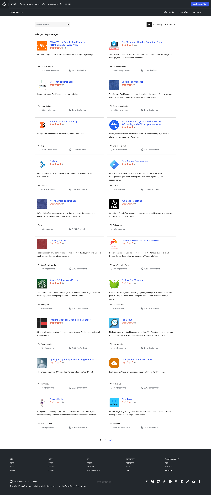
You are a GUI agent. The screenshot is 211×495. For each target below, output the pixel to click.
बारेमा (11, 459)
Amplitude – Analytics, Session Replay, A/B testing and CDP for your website (141, 123)
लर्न (88, 459)
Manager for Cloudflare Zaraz (136, 359)
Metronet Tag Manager (61, 82)
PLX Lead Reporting (131, 201)
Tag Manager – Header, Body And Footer (142, 42)
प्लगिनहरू (51, 467)
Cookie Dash (56, 399)
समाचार (12, 463)
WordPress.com (172, 459)
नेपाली (35, 482)
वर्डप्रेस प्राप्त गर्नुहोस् (199, 4)
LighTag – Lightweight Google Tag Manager (71, 359)
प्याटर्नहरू (51, 471)
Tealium (53, 161)
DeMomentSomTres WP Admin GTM (140, 240)
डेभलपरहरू (90, 467)
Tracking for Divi (57, 240)
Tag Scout (126, 319)
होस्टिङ (12, 467)
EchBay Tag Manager (132, 280)
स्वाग (128, 471)
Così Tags (126, 399)
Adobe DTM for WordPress (63, 280)
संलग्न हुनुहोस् (130, 459)
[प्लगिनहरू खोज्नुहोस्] (67, 24)
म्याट (167, 463)
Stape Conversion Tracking (63, 121)
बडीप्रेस (168, 471)
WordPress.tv (93, 471)
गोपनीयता (13, 471)
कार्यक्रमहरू (130, 463)
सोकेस (50, 459)
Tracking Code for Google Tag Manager (69, 319)
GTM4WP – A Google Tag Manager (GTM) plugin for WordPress (67, 43)
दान (128, 467)
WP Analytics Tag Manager (63, 201)
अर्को (110, 440)
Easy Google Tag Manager (135, 161)
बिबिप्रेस (168, 467)
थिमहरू (51, 463)
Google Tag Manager (132, 82)
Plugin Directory (16, 12)
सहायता (89, 463)
